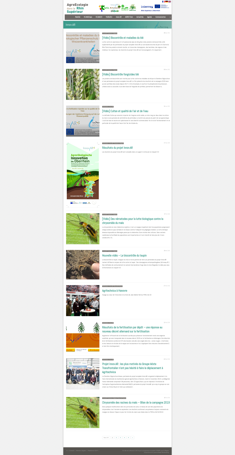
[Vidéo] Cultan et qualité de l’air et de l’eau (125, 111)
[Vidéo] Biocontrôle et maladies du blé (122, 38)
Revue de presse (118, 286)
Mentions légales (81, 450)
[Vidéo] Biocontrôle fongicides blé (120, 74)
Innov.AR (119, 17)
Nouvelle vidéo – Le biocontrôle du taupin (124, 255)
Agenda (149, 17)
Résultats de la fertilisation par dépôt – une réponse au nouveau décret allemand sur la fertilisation (132, 329)
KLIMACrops (88, 17)
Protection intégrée (112, 33)
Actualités (140, 17)
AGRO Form (129, 17)
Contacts (71, 450)
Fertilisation (106, 106)
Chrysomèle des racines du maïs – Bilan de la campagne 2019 (136, 402)
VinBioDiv (109, 17)
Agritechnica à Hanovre (114, 291)
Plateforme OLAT (93, 450)
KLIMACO (99, 17)
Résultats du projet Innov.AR (117, 148)
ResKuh (77, 17)
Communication (160, 17)
